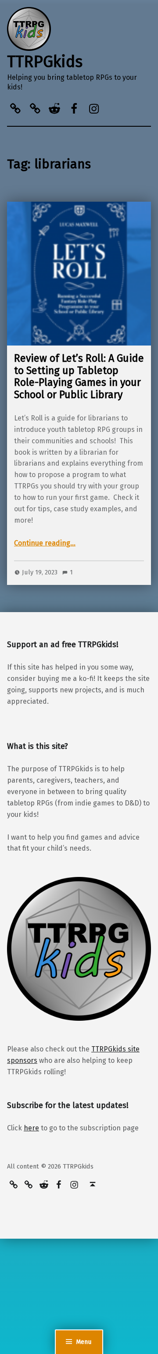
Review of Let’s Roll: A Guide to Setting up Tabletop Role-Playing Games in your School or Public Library (79, 376)
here (31, 1128)
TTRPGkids (45, 61)
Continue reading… (44, 543)
